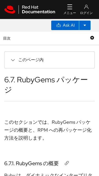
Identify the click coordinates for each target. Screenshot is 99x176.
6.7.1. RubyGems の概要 (31, 163)
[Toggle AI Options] (85, 25)
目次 (7, 38)
